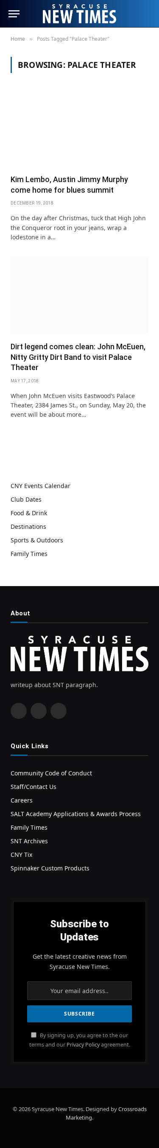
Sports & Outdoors (37, 540)
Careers (22, 800)
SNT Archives (29, 841)
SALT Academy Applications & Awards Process (76, 814)
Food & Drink (29, 513)
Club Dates (26, 499)
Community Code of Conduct (51, 773)
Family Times (29, 554)
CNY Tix (21, 854)
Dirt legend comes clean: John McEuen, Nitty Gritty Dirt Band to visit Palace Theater (78, 357)
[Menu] (14, 13)
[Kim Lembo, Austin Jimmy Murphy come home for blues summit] (79, 129)
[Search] (147, 13)
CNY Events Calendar (40, 486)
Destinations (28, 526)
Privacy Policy (83, 1044)
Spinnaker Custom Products (50, 868)
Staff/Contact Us (33, 787)
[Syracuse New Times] (79, 14)
